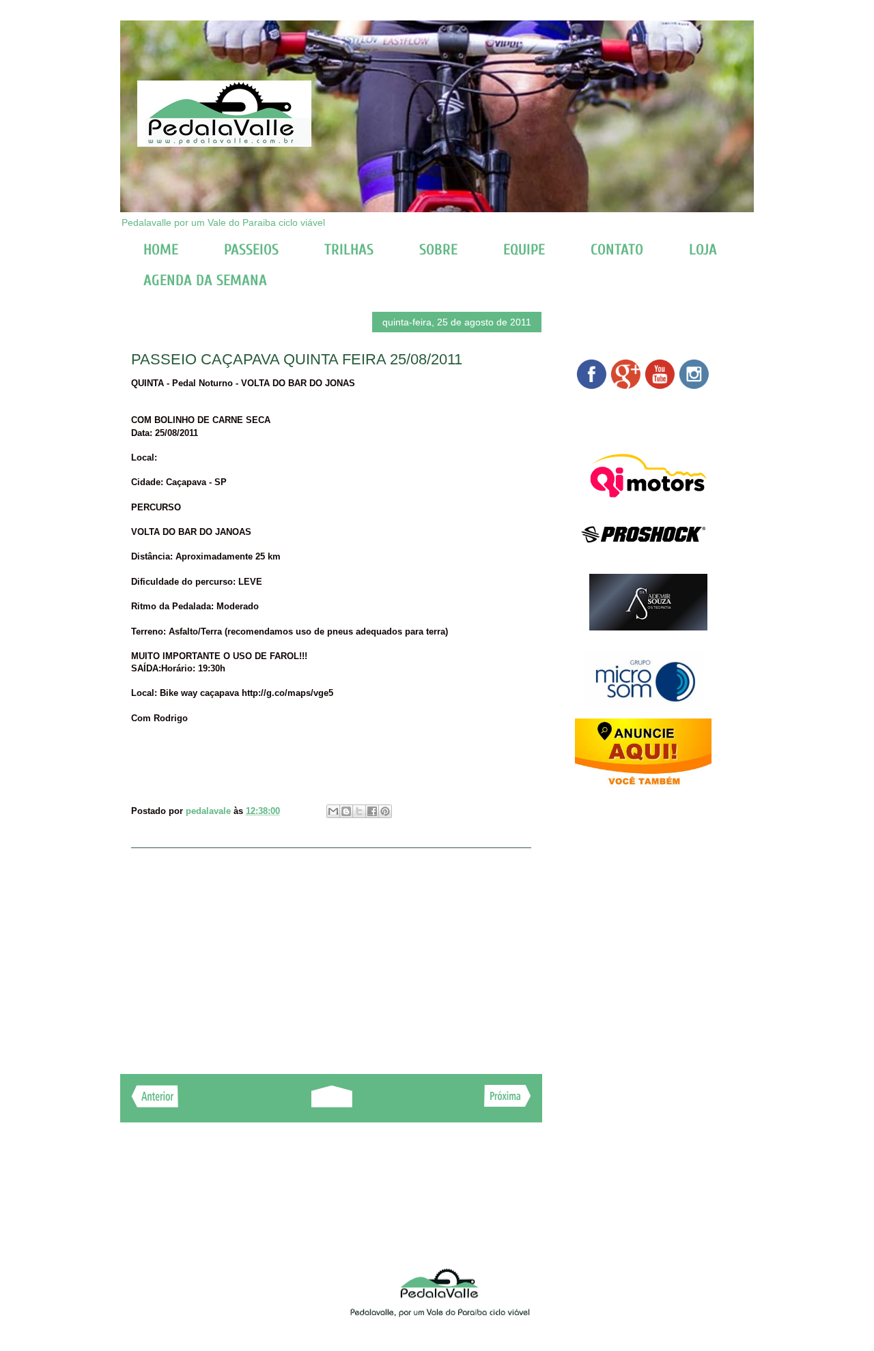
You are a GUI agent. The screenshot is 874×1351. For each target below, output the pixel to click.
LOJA (703, 250)
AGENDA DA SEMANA (205, 280)
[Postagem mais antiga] (507, 1103)
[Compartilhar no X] (359, 811)
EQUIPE (524, 250)
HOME (160, 250)
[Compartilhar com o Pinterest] (385, 811)
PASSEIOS (251, 250)
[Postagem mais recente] (154, 1103)
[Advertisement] (331, 953)
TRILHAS (348, 250)
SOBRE (438, 250)
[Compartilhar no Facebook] (372, 811)
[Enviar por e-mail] (333, 811)
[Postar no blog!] (346, 811)
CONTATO (617, 250)
